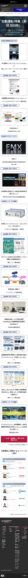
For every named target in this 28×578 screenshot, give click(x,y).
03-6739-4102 (10, 530)
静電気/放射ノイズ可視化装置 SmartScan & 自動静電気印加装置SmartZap (14, 321)
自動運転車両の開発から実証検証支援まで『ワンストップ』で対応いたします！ (14, 356)
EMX (13, 159)
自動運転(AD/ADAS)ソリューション (13, 98)
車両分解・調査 (13, 289)
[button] (20, 10)
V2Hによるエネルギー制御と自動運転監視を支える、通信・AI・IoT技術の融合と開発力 (14, 392)
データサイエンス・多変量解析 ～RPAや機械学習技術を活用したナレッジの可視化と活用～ (14, 427)
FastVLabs (13, 128)
